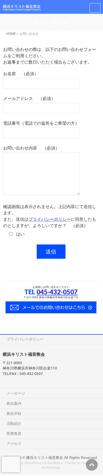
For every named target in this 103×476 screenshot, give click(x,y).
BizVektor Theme (62, 463)
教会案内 (14, 403)
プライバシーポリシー (50, 219)
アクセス (14, 443)
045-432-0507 (57, 292)
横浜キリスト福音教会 (44, 457)
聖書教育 (14, 433)
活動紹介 (14, 423)
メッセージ (16, 393)
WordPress (34, 463)
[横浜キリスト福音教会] (22, 6)
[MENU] (95, 8)
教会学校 (14, 413)
